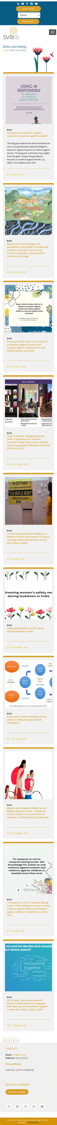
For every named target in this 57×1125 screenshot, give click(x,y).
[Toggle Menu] (52, 32)
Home (5, 50)
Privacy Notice (13, 1064)
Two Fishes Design (33, 1122)
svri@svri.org (19, 1054)
